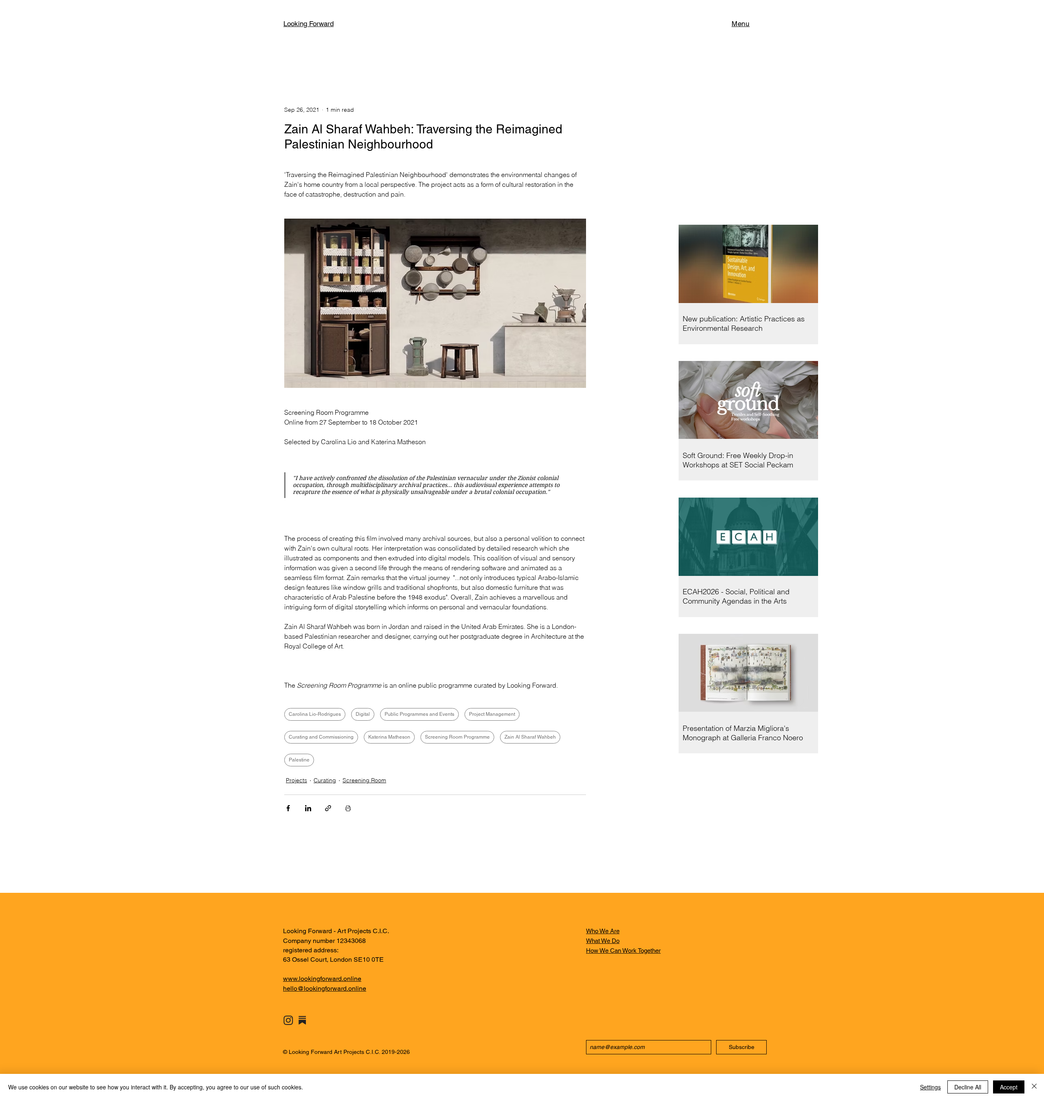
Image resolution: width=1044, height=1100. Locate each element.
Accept (1008, 1087)
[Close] (1034, 1086)
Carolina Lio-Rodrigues (315, 714)
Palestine (299, 760)
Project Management (492, 714)
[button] (740, 23)
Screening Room (364, 780)
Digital (363, 714)
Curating (325, 780)
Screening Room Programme (457, 737)
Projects (296, 780)
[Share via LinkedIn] (308, 808)
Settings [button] (930, 1087)
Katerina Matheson (389, 737)
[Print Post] (348, 808)
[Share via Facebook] (288, 808)
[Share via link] (328, 808)
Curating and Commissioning (321, 737)
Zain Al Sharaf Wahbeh (530, 737)
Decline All (967, 1087)
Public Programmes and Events (419, 714)
